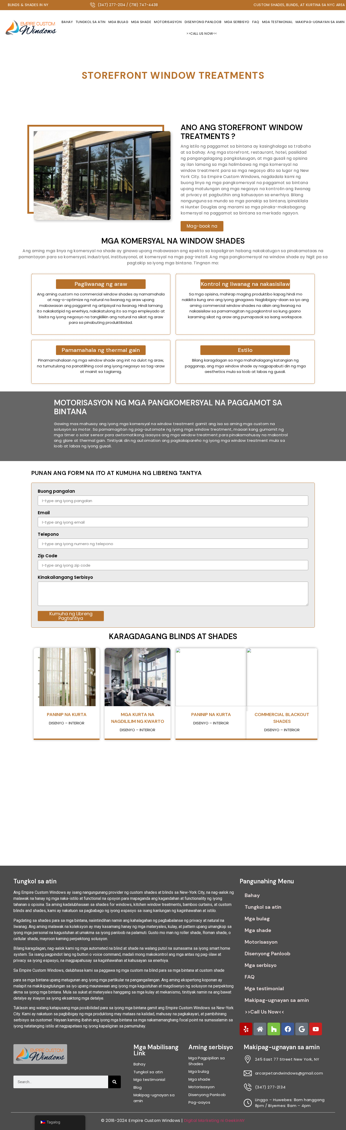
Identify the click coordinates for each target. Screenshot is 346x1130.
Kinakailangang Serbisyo (65, 577)
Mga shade (141, 21)
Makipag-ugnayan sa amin (277, 1000)
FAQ (255, 21)
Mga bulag (118, 21)
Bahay (67, 21)
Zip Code (47, 556)
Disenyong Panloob (203, 21)
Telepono (48, 534)
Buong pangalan (56, 491)
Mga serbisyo (236, 21)
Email (44, 513)
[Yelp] (246, 1029)
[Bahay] (260, 1029)
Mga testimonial (277, 21)
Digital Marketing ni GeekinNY (214, 1120)
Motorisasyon (168, 21)
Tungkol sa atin (91, 21)
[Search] (114, 1082)
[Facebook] (287, 1029)
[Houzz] (273, 1029)
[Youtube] (315, 1029)
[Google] (301, 1029)
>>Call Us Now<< (201, 33)
